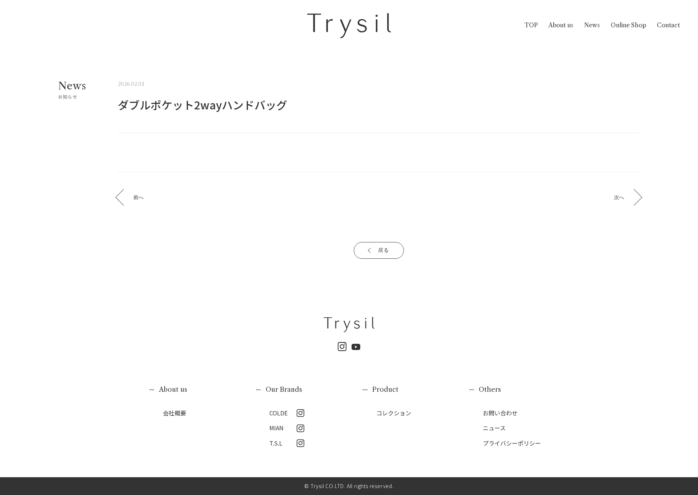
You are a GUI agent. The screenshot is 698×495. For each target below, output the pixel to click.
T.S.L (275, 443)
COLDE (278, 413)
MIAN (276, 427)
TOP (531, 25)
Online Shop (628, 25)
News (592, 25)
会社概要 (174, 413)
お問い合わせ (500, 413)
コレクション (393, 413)
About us (561, 25)
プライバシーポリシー (512, 443)
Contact (668, 25)
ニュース (494, 427)
